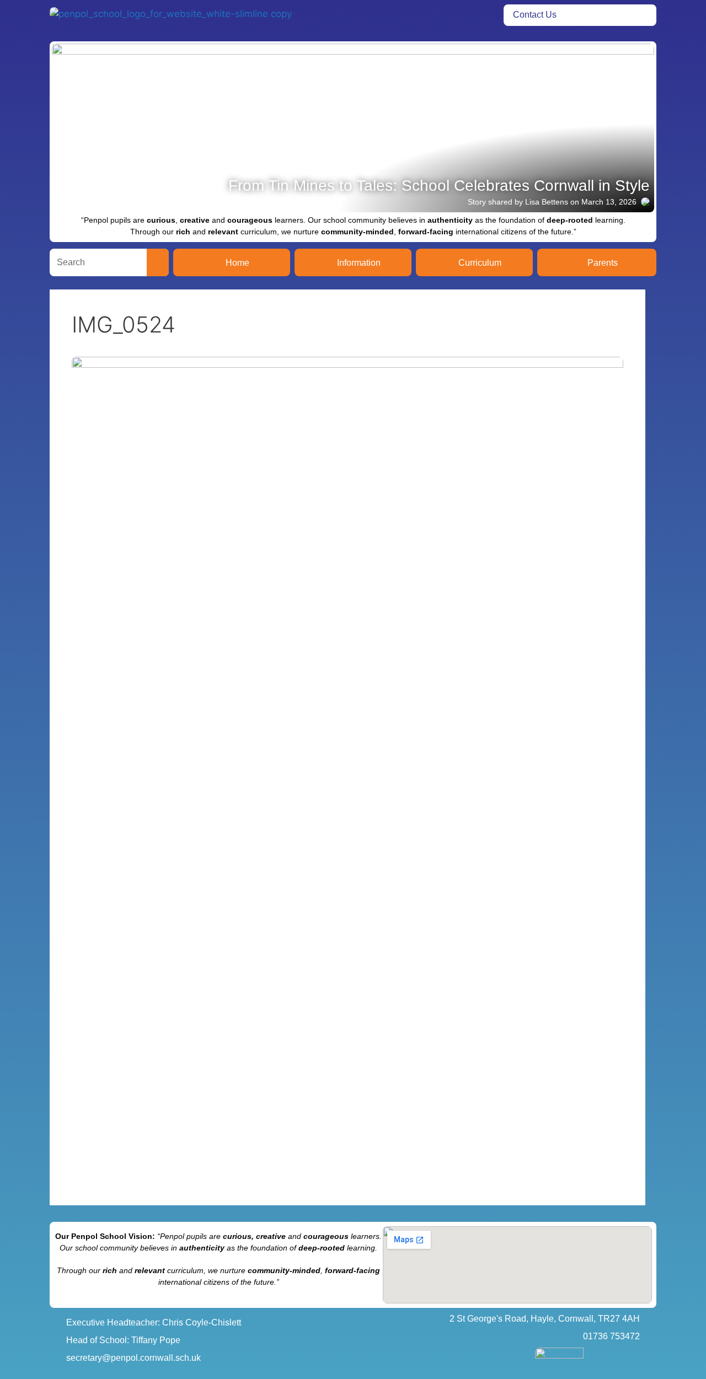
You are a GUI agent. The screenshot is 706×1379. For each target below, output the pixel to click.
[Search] (158, 262)
